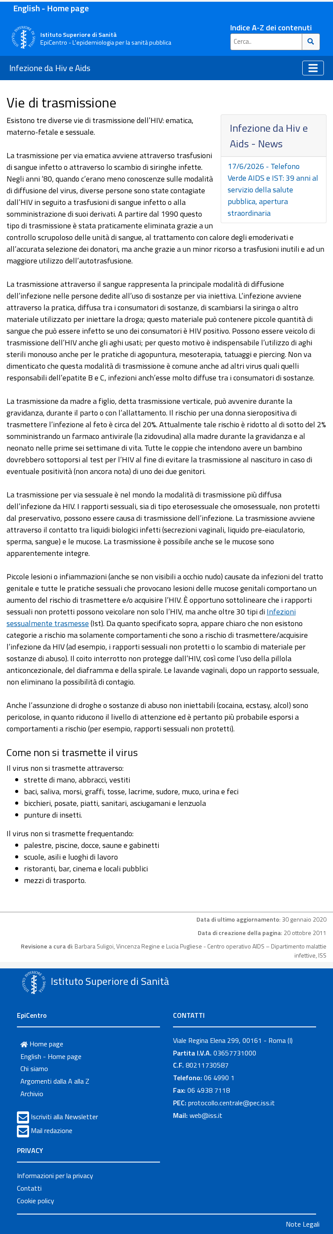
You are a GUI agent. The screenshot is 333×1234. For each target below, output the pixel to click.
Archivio (31, 1093)
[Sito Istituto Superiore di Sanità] (34, 982)
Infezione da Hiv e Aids (49, 68)
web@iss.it (205, 1115)
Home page (45, 1044)
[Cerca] (311, 41)
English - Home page (51, 8)
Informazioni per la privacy (55, 1175)
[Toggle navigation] (313, 68)
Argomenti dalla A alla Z (54, 1081)
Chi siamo (34, 1068)
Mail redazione (51, 1130)
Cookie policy (35, 1200)
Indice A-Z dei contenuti (271, 27)
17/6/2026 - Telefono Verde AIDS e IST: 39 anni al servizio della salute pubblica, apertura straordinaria (273, 189)
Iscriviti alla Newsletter (64, 1116)
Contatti (29, 1188)
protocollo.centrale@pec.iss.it (231, 1103)
